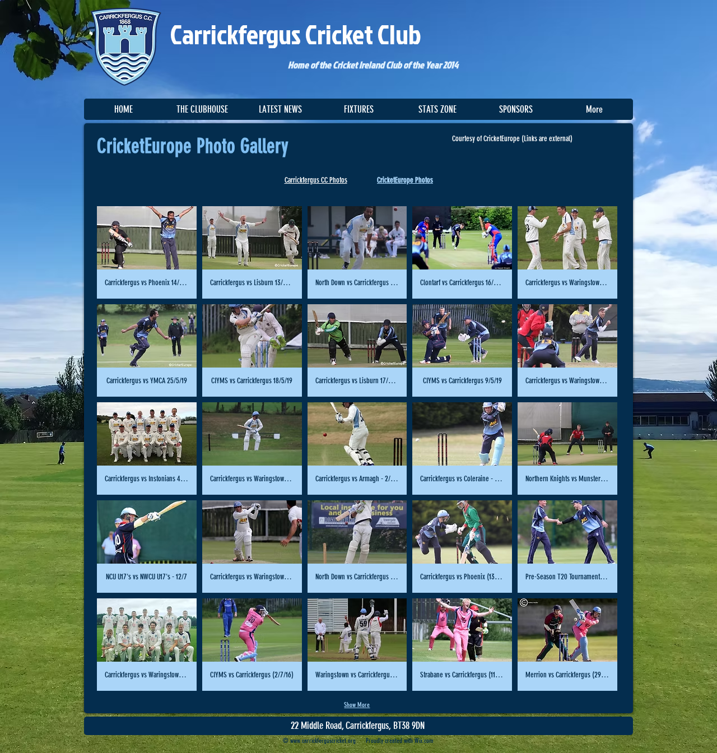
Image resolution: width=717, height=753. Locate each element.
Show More (357, 705)
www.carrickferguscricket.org (323, 741)
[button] (201, 109)
